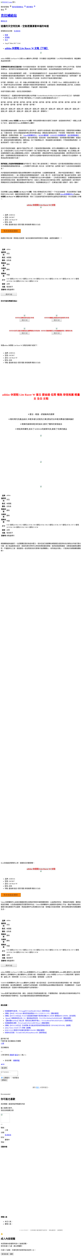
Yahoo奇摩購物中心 (30, 135)
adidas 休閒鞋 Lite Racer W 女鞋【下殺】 (27, 48)
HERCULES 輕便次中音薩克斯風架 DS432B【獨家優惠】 (25, 1030)
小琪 (2, 1043)
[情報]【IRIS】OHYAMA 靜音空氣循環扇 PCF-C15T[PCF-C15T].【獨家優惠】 (32, 1013)
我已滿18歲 (5, 1254)
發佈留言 (4, 1080)
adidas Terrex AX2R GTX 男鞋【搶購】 (18, 1028)
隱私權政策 (52, 1230)
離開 (11, 1254)
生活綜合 (17, 31)
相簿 (6, 35)
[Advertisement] (41, 1180)
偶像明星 (16, 1060)
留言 (16, 1055)
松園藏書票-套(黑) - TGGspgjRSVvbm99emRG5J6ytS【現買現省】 (27, 1011)
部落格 (7, 37)
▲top (2, 1064)
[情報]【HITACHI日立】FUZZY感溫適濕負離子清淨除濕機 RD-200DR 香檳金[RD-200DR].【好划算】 (40, 1016)
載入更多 (4, 1068)
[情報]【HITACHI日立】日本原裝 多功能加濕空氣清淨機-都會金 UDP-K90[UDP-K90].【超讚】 (38, 1025)
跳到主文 (4, 21)
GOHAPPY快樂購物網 (58, 135)
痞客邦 (12, 1055)
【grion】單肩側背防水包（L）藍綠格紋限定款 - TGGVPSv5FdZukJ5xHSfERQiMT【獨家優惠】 (38, 1018)
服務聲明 (60, 1230)
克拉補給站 (9, 15)
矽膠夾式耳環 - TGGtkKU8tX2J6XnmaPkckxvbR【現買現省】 (26, 1032)
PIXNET (26, 1230)
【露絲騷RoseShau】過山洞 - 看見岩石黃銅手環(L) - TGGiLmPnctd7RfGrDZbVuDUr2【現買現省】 (39, 1020)
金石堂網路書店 (73, 135)
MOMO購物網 (43, 135)
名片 (6, 40)
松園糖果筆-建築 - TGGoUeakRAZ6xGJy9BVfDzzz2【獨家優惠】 (27, 1023)
